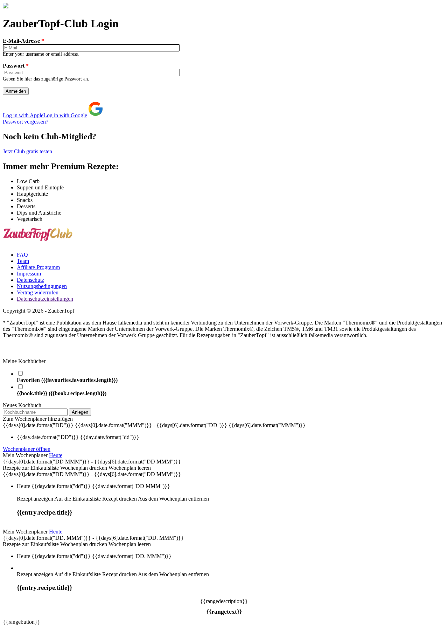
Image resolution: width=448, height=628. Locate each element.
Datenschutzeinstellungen (45, 299)
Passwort (16, 66)
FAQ (22, 255)
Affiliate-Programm (38, 267)
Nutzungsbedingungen (42, 286)
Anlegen (80, 412)
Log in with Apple (23, 115)
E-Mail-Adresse (23, 41)
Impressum (29, 274)
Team (23, 261)
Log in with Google (65, 115)
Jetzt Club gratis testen (27, 151)
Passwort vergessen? (25, 122)
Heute (55, 455)
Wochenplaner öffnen (26, 449)
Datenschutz (30, 280)
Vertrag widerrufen (37, 292)
